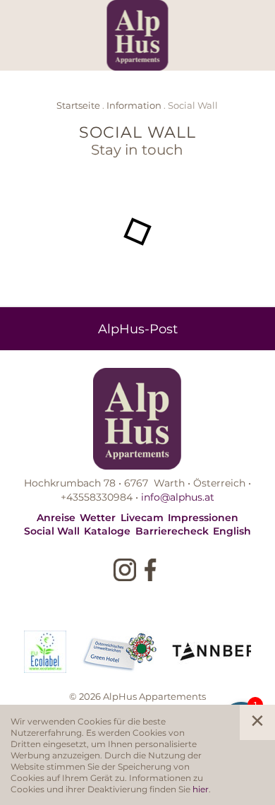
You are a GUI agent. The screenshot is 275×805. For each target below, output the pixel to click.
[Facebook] (150, 570)
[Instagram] (125, 570)
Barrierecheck (172, 530)
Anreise (56, 517)
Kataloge (107, 530)
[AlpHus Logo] (138, 35)
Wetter (98, 517)
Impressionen (203, 517)
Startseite (78, 105)
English (232, 530)
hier (200, 788)
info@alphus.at (177, 496)
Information (133, 105)
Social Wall (52, 530)
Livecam (142, 517)
